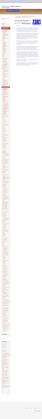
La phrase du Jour (5, 74)
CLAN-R (3, 156)
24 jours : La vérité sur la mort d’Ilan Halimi (5, 367)
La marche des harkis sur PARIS (5, 308)
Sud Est (4, 60)
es (37, 1)
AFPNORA (4, 130)
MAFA (3, 200)
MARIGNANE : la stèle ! (5, 297)
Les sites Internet (5, 196)
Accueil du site (18, 16)
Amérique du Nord (5, 36)
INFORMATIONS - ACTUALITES (13, 10)
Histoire (3, 243)
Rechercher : (30, 6)
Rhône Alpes (5, 58)
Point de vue (25, 23)
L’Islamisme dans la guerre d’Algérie (6, 261)
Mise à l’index (5, 67)
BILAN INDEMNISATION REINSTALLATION (6, 177)
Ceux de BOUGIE (5, 155)
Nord (4, 54)
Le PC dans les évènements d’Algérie (5, 275)
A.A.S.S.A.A (4, 121)
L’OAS (4, 263)
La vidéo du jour (5, 77)
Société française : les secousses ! (5, 311)
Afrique (4, 44)
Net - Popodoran (5, 211)
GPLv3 (39, 408)
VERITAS (4, 235)
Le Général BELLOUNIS (5, 271)
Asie (3, 40)
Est (3, 57)
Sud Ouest (5, 61)
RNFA (3, 222)
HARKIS (3, 179)
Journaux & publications (4, 185)
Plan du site (27, 408)
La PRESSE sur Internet (5, 109)
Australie (4, 43)
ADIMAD (3, 128)
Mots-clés (3, 338)
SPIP (31, 408)
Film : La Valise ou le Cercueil (5, 288)
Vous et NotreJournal (6, 13)
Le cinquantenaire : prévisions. (5, 284)
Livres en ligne (4, 280)
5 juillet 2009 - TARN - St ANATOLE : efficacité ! (5, 356)
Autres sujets (4, 92)
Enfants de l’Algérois (4, 172)
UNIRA (3, 232)
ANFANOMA (4, 140)
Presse (3, 26)
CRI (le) (3, 165)
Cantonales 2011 (6, 317)
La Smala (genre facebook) (5, 191)
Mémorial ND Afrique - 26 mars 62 (5, 208)
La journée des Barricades (5, 268)
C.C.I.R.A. (4, 148)
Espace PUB (5, 105)
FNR (3, 173)
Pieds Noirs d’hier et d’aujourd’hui (5, 187)
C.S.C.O (3, 149)
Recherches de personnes (5, 84)
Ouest (4, 55)
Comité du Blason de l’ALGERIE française (5, 163)
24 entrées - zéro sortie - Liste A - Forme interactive (5, 371)
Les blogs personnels (4, 195)
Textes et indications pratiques (4, 227)
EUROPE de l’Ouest (5, 32)
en (39, 1)
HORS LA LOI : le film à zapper (5, 293)
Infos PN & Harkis (23, 10)
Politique (4, 50)
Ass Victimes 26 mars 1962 (5, 144)
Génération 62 (4, 174)
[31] (3, 391)
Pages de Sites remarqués (5, 112)
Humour (3, 68)
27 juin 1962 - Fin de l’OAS (5, 384)
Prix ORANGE (4, 64)
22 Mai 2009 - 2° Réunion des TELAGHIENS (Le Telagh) (5, 363)
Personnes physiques (4, 213)
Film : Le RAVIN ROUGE (5, 290)
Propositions (4, 239)
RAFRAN (4, 220)
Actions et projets (5, 98)
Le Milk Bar (5, 272)
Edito (3, 24)
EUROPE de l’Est (5, 47)
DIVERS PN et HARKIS (4, 168)
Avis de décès (5, 81)
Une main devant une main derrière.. (5, 231)
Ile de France (5, 62)
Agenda (3, 85)
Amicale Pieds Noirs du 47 (4, 139)
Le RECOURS (4, 192)
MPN (3, 117)
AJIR (3, 133)
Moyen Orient (5, 34)
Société (30, 23)
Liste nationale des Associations (5, 199)
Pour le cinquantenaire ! (5, 299)
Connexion (3, 1)
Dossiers (32, 10)
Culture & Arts (5, 102)
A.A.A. (3, 118)
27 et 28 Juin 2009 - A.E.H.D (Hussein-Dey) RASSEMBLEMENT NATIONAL (5, 379)
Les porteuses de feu (5, 306)
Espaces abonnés (5, 327)
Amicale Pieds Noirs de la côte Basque (5, 135)
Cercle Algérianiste (5, 153)
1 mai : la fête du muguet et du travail (5, 353)
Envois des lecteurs (4, 114)
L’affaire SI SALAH (4, 258)
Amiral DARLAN (5, 254)
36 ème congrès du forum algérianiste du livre (5, 386)
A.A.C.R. (3, 120)
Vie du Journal (5, 104)
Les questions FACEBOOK (5, 89)
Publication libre (18, 17)
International (4, 30)
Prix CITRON (4, 65)
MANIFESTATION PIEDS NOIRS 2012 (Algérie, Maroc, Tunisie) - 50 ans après (5, 204)
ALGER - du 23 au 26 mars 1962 (6, 253)
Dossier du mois (5, 246)
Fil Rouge (13, 13)
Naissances (5, 80)
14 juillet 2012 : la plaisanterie (5, 360)
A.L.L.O (3, 123)
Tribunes (28, 10)
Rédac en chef (4, 330)
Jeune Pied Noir (5, 182)
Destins (3, 245)
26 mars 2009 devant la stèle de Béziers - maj (5, 374)
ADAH (3, 127)
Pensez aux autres (5, 101)
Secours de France (5, 223)
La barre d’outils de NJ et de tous (5, 326)
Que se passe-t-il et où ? (6, 94)
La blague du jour (5, 72)
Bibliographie (4, 279)
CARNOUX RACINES (4, 152)
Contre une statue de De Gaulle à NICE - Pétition (5, 321)
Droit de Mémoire (5, 169)
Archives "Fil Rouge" (4, 313)
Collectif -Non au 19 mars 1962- (5, 160)
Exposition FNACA (5, 282)
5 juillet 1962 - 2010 (5, 316)
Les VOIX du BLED (5, 301)
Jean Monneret (5, 217)
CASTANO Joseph (4, 216)
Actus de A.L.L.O (6, 124)
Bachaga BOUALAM (4, 147)
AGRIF (3, 131)
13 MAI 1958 (5, 249)
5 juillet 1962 (5, 248)
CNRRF (3, 158)
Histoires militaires (5, 181)
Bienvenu (4, 10)
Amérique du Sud (5, 39)
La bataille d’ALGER (4, 266)
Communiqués (5, 96)
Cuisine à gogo (5, 107)
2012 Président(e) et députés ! (5, 303)
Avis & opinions (5, 238)
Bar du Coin (5, 329)
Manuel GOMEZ (5, 219)
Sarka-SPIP (35, 408)
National (4, 48)
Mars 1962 (4, 277)
